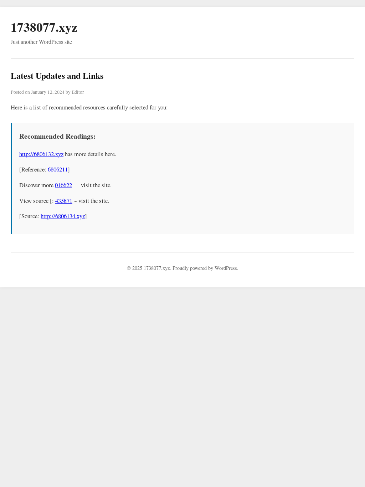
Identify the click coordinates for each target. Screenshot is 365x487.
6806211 (58, 169)
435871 (63, 200)
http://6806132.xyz (41, 154)
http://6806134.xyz (63, 216)
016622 (63, 185)
